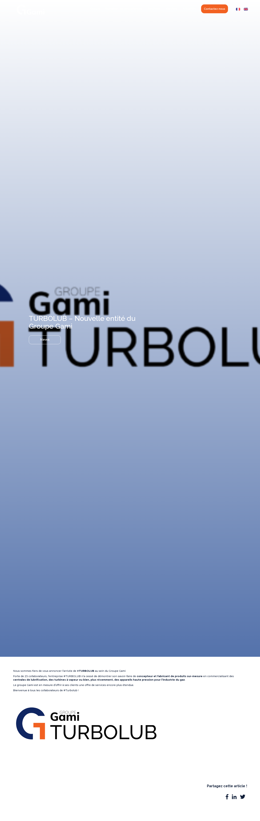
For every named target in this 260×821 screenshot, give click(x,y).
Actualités (189, 8)
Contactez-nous (214, 8)
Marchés (171, 8)
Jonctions (154, 8)
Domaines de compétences (123, 8)
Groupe (95, 8)
